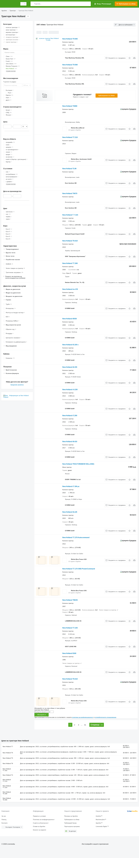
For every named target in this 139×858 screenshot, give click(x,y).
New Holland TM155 (70, 600)
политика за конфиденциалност (82, 717)
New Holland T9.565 (70, 39)
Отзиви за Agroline (39, 826)
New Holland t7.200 (69, 415)
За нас (4, 816)
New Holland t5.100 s (70, 345)
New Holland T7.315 (7, 769)
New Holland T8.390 (7, 799)
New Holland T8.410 (70, 241)
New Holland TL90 (69, 168)
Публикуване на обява (106, 95)
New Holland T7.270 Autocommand (75, 537)
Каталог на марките (39, 830)
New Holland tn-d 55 (70, 289)
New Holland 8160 (69, 653)
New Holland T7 (8, 746)
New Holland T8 (8, 763)
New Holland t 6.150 (70, 389)
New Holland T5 (8, 758)
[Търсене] (32, 4)
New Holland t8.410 (69, 441)
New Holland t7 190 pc (70, 486)
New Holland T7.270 (7, 780)
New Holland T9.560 (70, 65)
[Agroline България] (10, 4)
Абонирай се (41, 714)
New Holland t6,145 (69, 512)
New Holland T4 (8, 775)
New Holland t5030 (69, 319)
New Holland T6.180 (7, 792)
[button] (129, 58)
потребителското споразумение (105, 717)
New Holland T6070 (69, 193)
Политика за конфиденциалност (43, 819)
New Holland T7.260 (70, 263)
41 (85, 725)
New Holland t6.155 (69, 367)
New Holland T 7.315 (70, 215)
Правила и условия (39, 816)
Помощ (4, 819)
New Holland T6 (8, 753)
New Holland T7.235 (70, 628)
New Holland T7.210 (70, 137)
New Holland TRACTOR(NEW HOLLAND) (78, 464)
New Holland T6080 (69, 106)
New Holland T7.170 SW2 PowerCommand (78, 569)
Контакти (4, 823)
